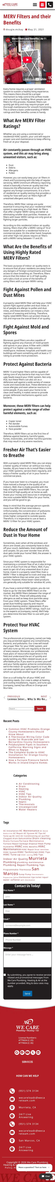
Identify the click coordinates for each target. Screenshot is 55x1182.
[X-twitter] (33, 1052)
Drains (6, 841)
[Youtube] (27, 1052)
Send (27, 993)
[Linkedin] (38, 1052)
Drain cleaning (42, 838)
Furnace (15, 841)
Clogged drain (10, 838)
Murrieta (38, 858)
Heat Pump (44, 843)
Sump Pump (25, 874)
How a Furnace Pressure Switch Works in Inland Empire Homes (28, 761)
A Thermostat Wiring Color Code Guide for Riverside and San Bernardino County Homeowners (29, 739)
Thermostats (27, 804)
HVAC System (10, 852)
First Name (9, 890)
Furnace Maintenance (31, 841)
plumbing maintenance (30, 862)
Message (8, 948)
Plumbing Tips (36, 865)
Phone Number (11, 933)
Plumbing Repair (14, 865)
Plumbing (25, 799)
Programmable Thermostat (17, 869)
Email (6, 919)
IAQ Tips (38, 854)
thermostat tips (27, 877)
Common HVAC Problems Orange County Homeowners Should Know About (29, 732)
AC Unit (16, 836)
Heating (24, 788)
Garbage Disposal (28, 843)
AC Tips (39, 833)
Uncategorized (28, 806)
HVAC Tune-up (12, 854)
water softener (11, 879)
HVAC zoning (27, 855)
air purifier (44, 836)
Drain (22, 786)
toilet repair (42, 877)
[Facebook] (22, 1052)
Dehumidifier (25, 838)
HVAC (22, 791)
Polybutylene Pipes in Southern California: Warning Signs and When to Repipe (28, 747)
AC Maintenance (29, 830)
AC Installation (11, 831)
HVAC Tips (25, 793)
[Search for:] (21, 708)
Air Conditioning (29, 783)
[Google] (17, 1052)
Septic (23, 801)
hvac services (42, 849)
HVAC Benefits (30, 846)
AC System (29, 833)
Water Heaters (28, 809)
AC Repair (18, 833)
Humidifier (8, 846)
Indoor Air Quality (30, 796)
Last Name (9, 904)
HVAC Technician (27, 852)
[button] (35, 4)
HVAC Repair (27, 849)
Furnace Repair (11, 843)
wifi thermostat (28, 880)
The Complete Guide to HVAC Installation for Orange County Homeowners (28, 755)
